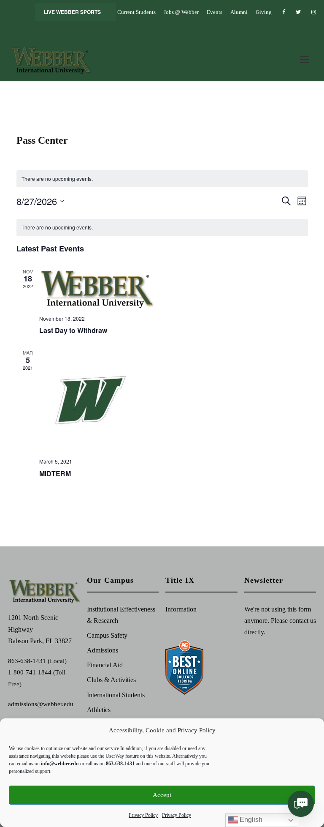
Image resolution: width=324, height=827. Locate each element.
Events (214, 12)
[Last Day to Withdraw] (173, 288)
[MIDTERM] (173, 400)
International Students (116, 695)
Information (181, 609)
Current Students (136, 12)
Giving (264, 12)
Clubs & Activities (111, 679)
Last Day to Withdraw (73, 330)
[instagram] (313, 12)
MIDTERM (55, 473)
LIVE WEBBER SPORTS (72, 12)
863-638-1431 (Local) (37, 661)
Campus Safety (107, 635)
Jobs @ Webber (181, 12)
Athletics (99, 709)
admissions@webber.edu (40, 704)
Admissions (102, 650)
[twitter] (298, 12)
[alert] (162, 227)
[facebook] (283, 12)
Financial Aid (105, 665)
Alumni (239, 12)
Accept (162, 795)
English (250, 819)
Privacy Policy (143, 815)
